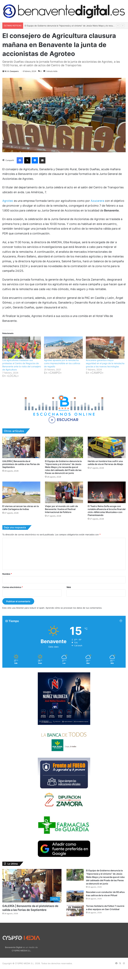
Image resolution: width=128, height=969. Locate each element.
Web (68, 587)
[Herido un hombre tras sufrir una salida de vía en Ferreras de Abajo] (107, 447)
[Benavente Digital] (64, 11)
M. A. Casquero (12, 71)
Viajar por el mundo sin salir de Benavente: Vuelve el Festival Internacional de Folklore (61, 509)
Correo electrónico (12, 587)
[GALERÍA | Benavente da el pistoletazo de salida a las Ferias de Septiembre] (21, 447)
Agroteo (7, 200)
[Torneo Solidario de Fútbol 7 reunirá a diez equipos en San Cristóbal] (75, 910)
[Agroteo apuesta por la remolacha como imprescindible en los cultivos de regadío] (63, 347)
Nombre (7, 574)
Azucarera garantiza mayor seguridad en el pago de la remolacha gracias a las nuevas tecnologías (105, 363)
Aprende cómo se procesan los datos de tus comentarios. (74, 608)
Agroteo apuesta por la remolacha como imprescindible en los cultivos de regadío (62, 363)
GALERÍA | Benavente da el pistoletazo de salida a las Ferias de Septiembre (21, 464)
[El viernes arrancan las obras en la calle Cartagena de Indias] (21, 492)
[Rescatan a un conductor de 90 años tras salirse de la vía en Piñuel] (75, 896)
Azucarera (97, 200)
